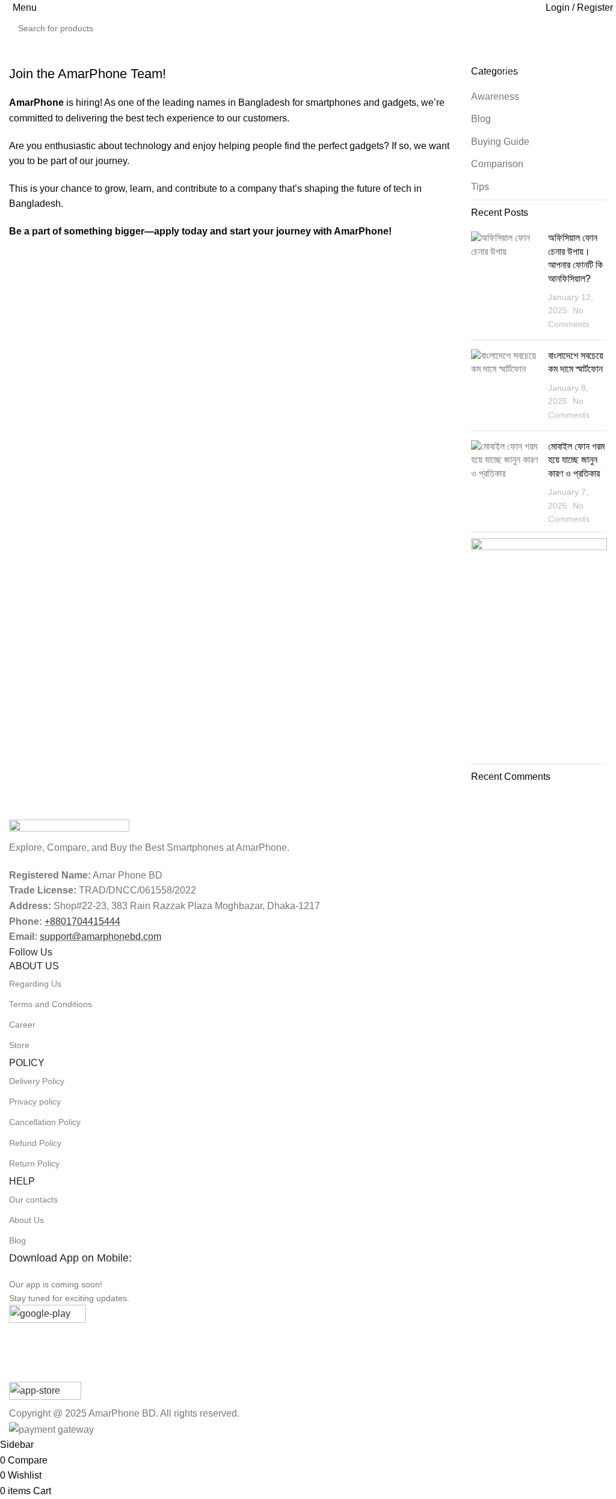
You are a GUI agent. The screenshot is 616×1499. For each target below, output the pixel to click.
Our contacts (33, 1199)
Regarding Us (35, 984)
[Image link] (69, 829)
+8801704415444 (82, 921)
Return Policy (34, 1163)
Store (19, 1045)
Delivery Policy (36, 1081)
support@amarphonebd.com (100, 936)
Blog (17, 1240)
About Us (26, 1220)
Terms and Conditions (50, 1004)
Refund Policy (35, 1143)
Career (22, 1024)
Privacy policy (35, 1101)
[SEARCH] (611, 22)
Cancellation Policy (45, 1122)
